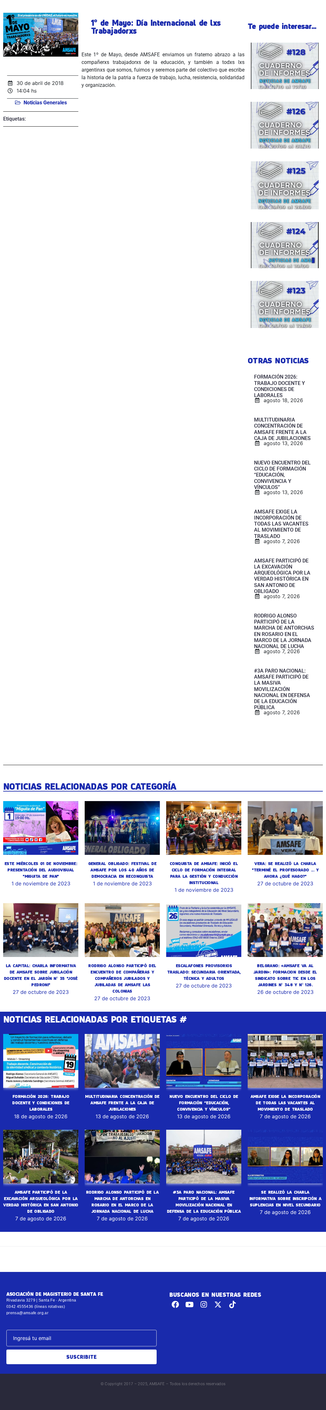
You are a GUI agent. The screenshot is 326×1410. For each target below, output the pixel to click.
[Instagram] (204, 1304)
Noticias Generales (45, 103)
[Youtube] (189, 1304)
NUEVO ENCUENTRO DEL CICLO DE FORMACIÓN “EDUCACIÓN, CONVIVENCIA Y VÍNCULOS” (203, 1102)
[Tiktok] (232, 1304)
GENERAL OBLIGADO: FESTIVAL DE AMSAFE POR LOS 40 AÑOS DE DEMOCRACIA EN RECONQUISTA (122, 870)
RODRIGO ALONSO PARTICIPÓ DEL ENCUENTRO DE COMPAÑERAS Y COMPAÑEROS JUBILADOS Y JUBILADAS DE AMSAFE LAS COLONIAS (122, 978)
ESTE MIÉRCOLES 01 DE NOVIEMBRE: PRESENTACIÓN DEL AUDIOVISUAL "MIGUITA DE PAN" (40, 870)
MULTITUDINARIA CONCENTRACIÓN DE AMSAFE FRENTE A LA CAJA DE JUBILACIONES (122, 1102)
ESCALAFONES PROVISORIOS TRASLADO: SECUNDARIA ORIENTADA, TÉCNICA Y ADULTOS (203, 972)
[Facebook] (175, 1304)
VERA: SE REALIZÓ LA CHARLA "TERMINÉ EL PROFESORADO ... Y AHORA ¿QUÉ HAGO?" (285, 870)
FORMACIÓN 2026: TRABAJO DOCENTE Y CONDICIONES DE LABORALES (40, 1102)
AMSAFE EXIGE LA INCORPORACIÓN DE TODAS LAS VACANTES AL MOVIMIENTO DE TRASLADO (285, 1102)
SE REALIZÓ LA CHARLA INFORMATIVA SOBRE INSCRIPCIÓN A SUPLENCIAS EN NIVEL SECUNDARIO (285, 1198)
